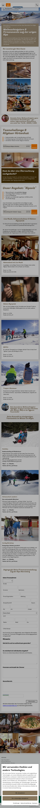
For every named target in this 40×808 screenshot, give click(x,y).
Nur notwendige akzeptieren (20, 798)
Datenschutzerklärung (26, 803)
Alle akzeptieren (20, 793)
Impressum (34, 803)
